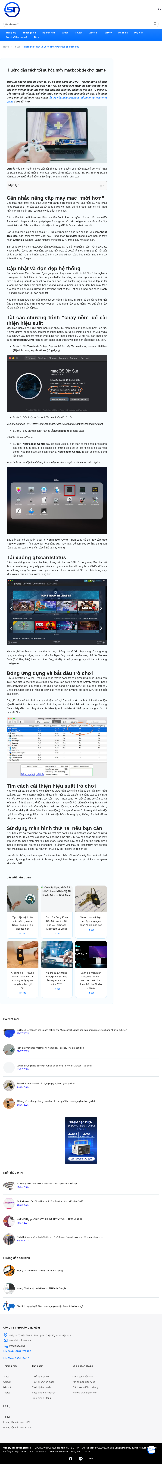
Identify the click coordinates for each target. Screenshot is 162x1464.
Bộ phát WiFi (48, 32)
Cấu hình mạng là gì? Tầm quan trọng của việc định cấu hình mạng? (50, 1306)
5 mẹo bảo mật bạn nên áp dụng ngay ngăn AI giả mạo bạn (91, 921)
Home (6, 46)
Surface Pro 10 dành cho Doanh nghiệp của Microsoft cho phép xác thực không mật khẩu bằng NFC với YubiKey (72, 1030)
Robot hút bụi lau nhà (16, 37)
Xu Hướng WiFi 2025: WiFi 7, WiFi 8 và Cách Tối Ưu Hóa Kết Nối (47, 1183)
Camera (93, 32)
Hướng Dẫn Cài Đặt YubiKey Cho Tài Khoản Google (41, 1288)
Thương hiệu (29, 32)
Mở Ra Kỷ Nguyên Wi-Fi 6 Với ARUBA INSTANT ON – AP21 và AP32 (49, 1219)
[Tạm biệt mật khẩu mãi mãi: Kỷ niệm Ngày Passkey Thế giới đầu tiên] (22, 899)
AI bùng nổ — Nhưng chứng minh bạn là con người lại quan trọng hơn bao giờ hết (22, 980)
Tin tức (37, 37)
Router (78, 32)
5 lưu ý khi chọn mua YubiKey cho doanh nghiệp (40, 1270)
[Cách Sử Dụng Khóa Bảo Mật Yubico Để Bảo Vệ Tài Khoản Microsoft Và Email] (57, 899)
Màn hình (123, 32)
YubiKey (107, 32)
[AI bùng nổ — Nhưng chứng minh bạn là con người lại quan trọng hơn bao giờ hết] (22, 954)
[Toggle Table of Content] (99, 185)
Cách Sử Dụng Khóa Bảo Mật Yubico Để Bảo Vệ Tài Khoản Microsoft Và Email (54, 1065)
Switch (65, 32)
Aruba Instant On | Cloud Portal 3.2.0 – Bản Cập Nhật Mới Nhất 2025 (50, 1201)
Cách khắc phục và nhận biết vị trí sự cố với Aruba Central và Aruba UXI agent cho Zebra (60, 1237)
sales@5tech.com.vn (79, 1451)
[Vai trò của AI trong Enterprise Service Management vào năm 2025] (57, 954)
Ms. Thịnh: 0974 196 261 (17, 1358)
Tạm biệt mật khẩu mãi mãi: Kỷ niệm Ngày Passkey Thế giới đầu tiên (50, 1048)
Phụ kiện (138, 32)
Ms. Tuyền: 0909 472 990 (17, 1351)
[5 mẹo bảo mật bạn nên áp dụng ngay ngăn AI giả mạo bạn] (91, 899)
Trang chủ (11, 32)
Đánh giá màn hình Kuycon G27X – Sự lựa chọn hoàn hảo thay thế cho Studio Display (91, 980)
